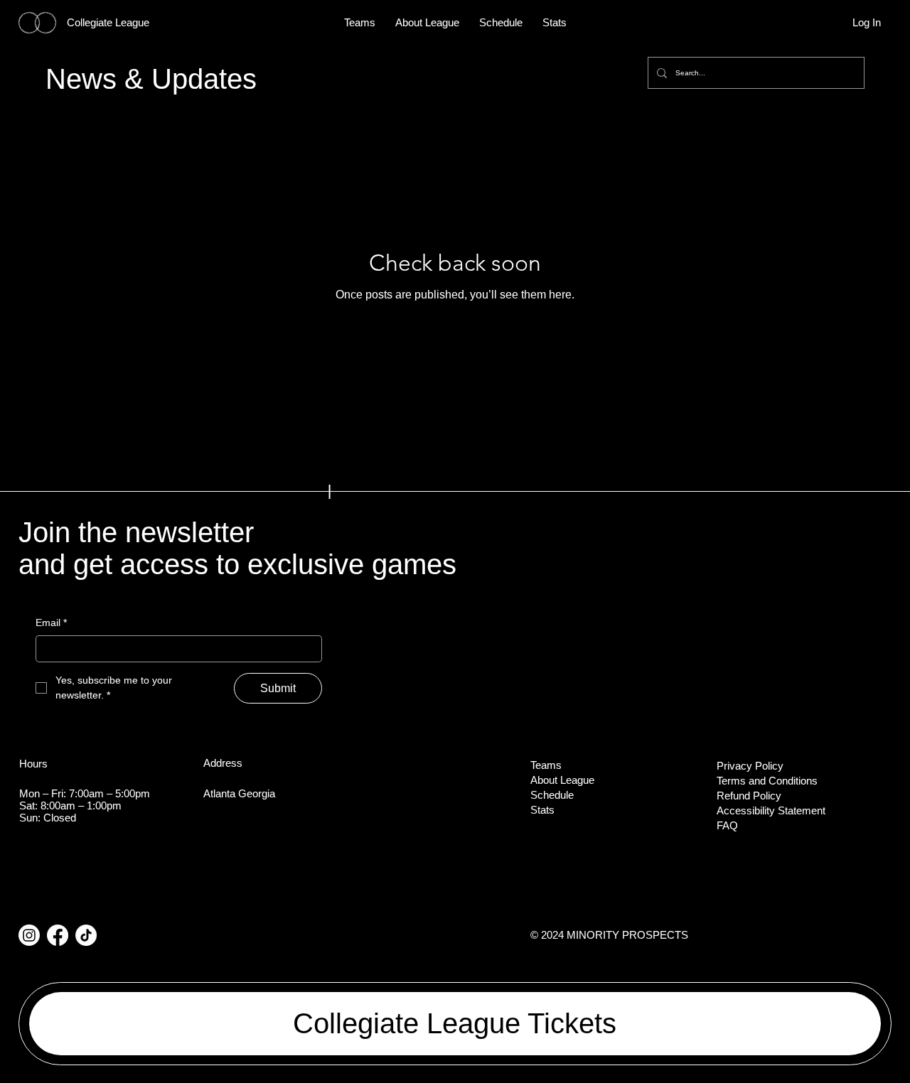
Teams (546, 765)
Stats (542, 810)
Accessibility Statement (771, 810)
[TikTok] (86, 935)
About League (562, 780)
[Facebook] (57, 935)
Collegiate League (108, 22)
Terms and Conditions (767, 781)
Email (51, 622)
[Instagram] (29, 935)
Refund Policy (749, 796)
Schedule (552, 795)
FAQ (727, 825)
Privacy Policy (750, 766)
